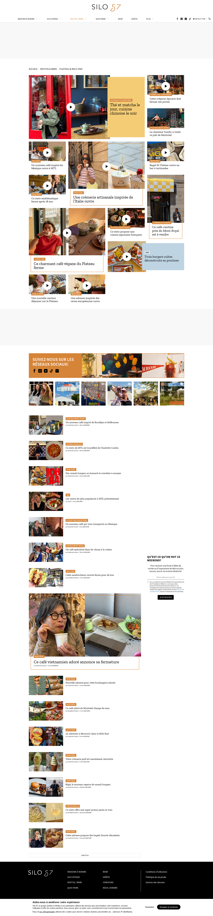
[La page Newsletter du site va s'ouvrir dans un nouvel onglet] (57, 371)
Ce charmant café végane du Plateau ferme (64, 265)
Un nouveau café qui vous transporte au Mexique (91, 523)
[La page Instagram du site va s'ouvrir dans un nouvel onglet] (40, 371)
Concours (108, 882)
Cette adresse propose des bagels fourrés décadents (93, 835)
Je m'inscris (166, 597)
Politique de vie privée (156, 877)
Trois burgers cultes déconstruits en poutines (162, 258)
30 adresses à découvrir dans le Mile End (87, 733)
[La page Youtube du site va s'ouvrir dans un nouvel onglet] (46, 371)
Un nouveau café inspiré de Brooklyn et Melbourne (92, 422)
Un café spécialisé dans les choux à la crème (89, 549)
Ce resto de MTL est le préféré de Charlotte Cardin (92, 447)
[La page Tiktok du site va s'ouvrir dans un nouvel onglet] (51, 371)
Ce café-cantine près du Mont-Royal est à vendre (165, 230)
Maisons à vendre (76, 871)
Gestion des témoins (155, 882)
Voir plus (85, 855)
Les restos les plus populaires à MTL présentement (92, 498)
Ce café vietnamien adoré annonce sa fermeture (76, 661)
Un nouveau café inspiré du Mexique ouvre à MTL (47, 166)
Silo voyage (73, 877)
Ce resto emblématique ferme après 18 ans (44, 200)
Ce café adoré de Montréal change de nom (87, 708)
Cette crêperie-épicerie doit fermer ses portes (165, 100)
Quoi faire (72, 887)
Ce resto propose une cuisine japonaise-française (126, 233)
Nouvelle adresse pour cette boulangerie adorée (90, 682)
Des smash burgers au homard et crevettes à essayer (93, 473)
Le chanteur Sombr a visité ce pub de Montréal (165, 133)
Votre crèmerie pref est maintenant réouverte (89, 758)
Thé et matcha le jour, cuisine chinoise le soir (125, 109)
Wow (105, 871)
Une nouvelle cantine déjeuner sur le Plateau (44, 299)
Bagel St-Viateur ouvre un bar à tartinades (164, 166)
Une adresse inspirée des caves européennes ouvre (85, 299)
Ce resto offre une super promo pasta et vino (89, 809)
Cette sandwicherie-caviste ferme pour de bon (90, 574)
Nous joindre (110, 887)
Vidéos (106, 877)
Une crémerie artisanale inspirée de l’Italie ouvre (103, 199)
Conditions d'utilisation (156, 871)
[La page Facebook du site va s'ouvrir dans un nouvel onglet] (34, 371)
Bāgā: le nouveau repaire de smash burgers (88, 784)
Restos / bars (74, 882)
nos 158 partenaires (47, 912)
